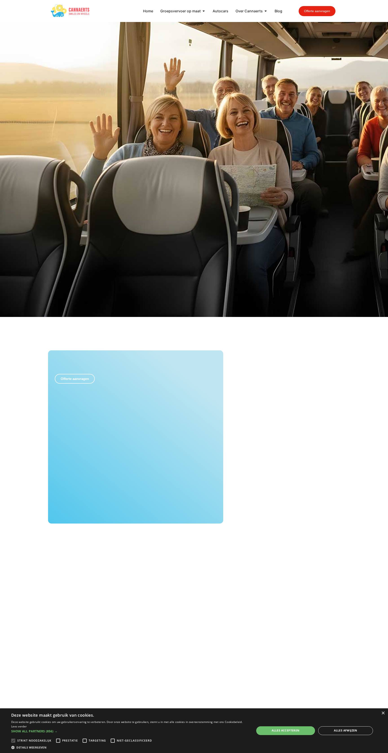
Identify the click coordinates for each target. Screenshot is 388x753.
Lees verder (19, 726)
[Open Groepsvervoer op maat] (203, 11)
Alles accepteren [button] (285, 730)
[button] (129, 731)
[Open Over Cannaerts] (265, 11)
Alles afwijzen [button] (345, 730)
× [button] (383, 713)
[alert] (194, 730)
